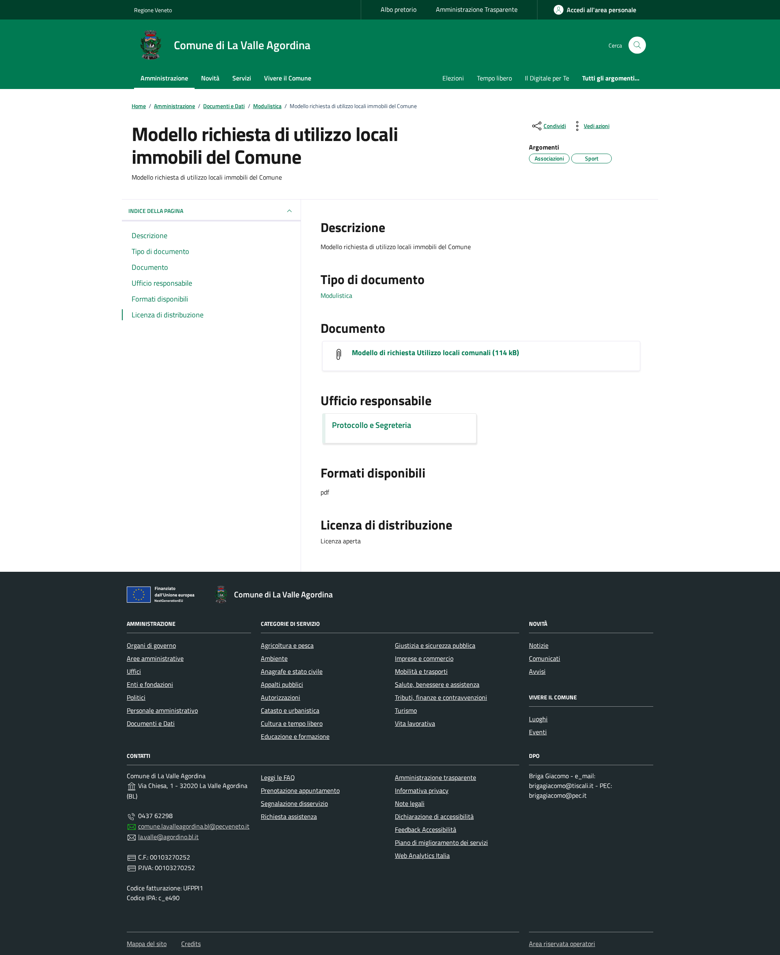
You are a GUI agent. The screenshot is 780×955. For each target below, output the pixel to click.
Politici (136, 697)
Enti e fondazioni (150, 684)
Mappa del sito (147, 943)
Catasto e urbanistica (290, 710)
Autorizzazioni (280, 697)
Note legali (410, 803)
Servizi (241, 78)
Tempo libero (494, 78)
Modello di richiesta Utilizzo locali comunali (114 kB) (435, 353)
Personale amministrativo (162, 710)
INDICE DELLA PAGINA (155, 210)
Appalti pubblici (282, 684)
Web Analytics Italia (422, 855)
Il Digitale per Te (547, 78)
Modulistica (336, 295)
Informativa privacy (421, 790)
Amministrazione (164, 78)
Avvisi (537, 671)
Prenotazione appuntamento (300, 790)
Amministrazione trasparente (435, 777)
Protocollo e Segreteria (371, 425)
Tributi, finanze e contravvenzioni (441, 697)
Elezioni (453, 78)
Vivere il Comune (287, 78)
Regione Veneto (153, 10)
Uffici (134, 671)
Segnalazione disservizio (294, 803)
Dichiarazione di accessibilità (434, 816)
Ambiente (274, 658)
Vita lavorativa (415, 723)
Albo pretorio (398, 9)
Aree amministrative (155, 658)
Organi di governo (151, 645)
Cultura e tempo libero (292, 723)
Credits (191, 943)
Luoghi (538, 719)
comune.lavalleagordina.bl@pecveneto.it (193, 826)
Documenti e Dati (151, 723)
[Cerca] (637, 45)
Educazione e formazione (295, 736)
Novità (210, 78)
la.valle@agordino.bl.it (168, 837)
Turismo (406, 710)
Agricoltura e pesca (287, 645)
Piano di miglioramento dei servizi (441, 842)
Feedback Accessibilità (425, 829)
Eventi (538, 732)
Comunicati (544, 658)
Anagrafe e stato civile (292, 671)
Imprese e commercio (424, 658)
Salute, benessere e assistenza (437, 684)
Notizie (538, 645)
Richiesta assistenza (289, 816)
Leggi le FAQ (278, 777)
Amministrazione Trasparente (477, 9)
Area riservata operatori (562, 943)
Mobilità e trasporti (421, 671)
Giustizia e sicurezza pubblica (435, 645)
